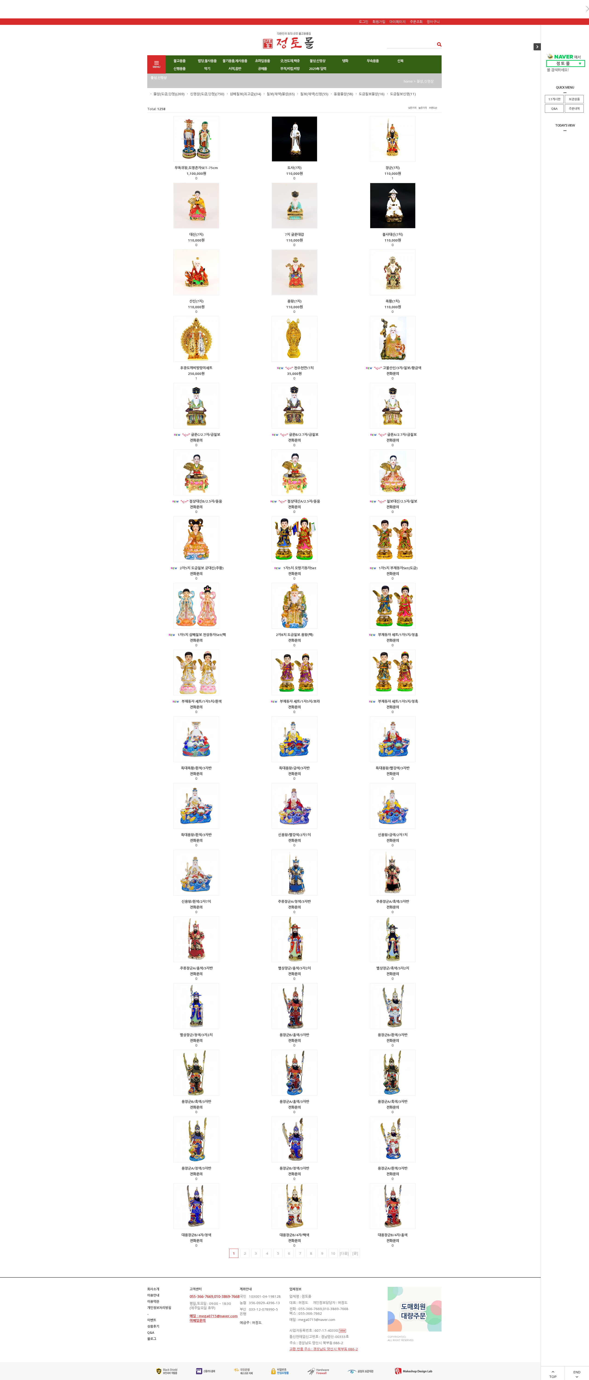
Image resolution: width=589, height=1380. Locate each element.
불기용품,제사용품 (234, 60)
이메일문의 (198, 1320)
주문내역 (574, 108)
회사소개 (153, 1289)
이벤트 (151, 1320)
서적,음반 (234, 68)
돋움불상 (340, 94)
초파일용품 (262, 60)
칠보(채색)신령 (311, 94)
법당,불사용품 (207, 60)
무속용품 (373, 60)
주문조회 (416, 21)
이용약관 (153, 1301)
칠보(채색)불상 (277, 94)
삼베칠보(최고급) (242, 94)
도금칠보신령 (399, 94)
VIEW (342, 1330)
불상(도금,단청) (164, 94)
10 (333, 1253)
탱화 (345, 60)
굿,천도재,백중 (290, 60)
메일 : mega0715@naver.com (214, 1316)
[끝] (355, 1253)
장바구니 (433, 21)
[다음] (344, 1253)
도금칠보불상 (368, 94)
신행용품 (179, 68)
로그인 (363, 21)
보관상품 (574, 99)
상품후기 (153, 1326)
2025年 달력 (317, 68)
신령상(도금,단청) (203, 94)
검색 (438, 44)
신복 (400, 60)
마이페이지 (398, 21)
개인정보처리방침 (159, 1307)
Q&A (554, 108)
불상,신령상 (317, 60)
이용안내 (153, 1295)
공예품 (262, 68)
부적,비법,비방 (290, 68)
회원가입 (378, 21)
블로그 (151, 1339)
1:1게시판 (554, 99)
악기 (207, 68)
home (408, 81)
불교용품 (179, 60)
